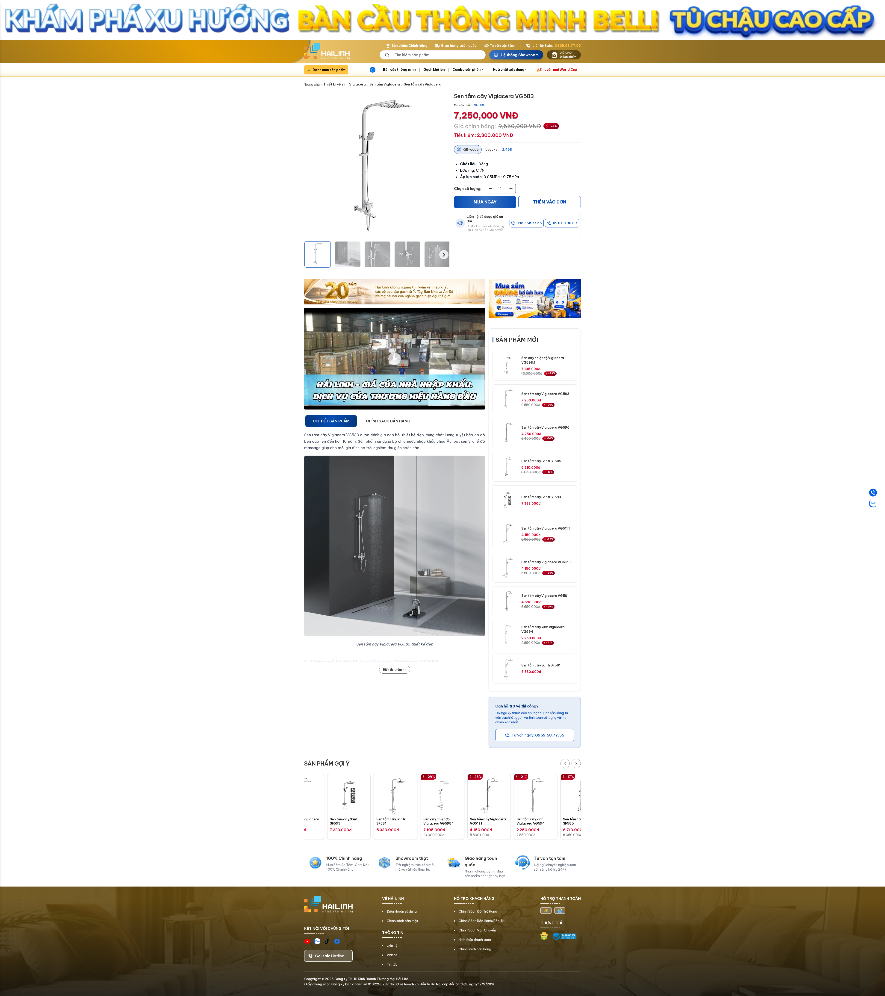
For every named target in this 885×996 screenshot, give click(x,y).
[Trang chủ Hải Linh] (327, 51)
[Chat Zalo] (873, 503)
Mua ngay (485, 202)
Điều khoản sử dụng (402, 911)
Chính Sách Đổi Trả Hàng (478, 911)
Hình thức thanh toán (475, 940)
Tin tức (392, 964)
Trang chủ (312, 85)
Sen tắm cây (375, 661)
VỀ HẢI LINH (393, 898)
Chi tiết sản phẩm (331, 421)
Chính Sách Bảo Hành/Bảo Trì (481, 921)
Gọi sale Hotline (329, 956)
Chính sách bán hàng (475, 949)
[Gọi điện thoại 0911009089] (873, 493)
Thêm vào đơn (549, 202)
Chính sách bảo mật (402, 921)
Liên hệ (392, 945)
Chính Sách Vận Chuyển (477, 930)
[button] (317, 254)
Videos (392, 955)
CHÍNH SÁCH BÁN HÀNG (388, 421)
